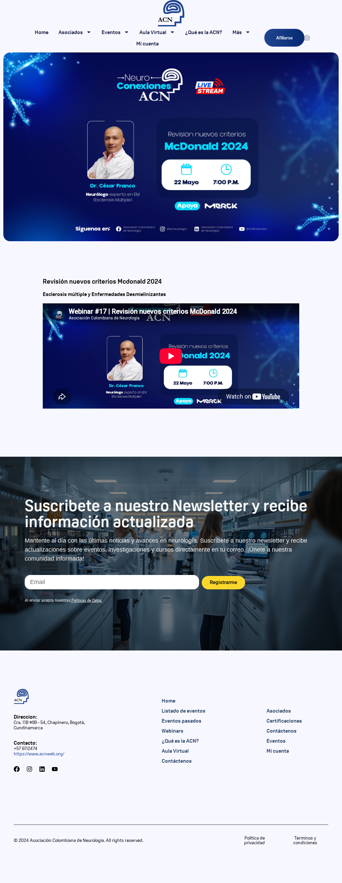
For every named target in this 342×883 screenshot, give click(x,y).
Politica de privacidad (254, 840)
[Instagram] (29, 769)
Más (237, 32)
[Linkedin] (42, 769)
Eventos (111, 32)
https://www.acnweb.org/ (39, 753)
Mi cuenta (147, 43)
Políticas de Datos (86, 600)
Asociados (70, 32)
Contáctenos (177, 761)
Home (41, 32)
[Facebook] (17, 769)
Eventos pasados (181, 721)
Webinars (172, 731)
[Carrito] (307, 37)
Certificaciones (284, 721)
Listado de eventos (183, 711)
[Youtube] (55, 769)
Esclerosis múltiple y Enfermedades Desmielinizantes (104, 294)
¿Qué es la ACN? (203, 32)
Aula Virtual (152, 32)
